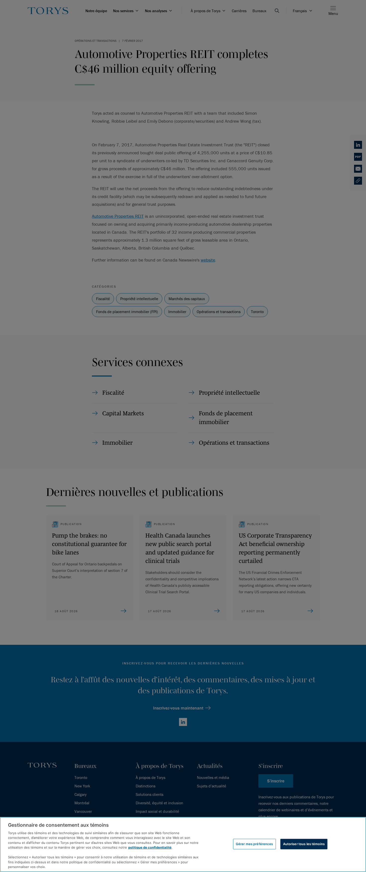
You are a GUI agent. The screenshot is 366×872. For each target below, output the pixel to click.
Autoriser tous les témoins (304, 844)
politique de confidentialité (150, 847)
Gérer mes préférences (254, 844)
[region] (183, 844)
